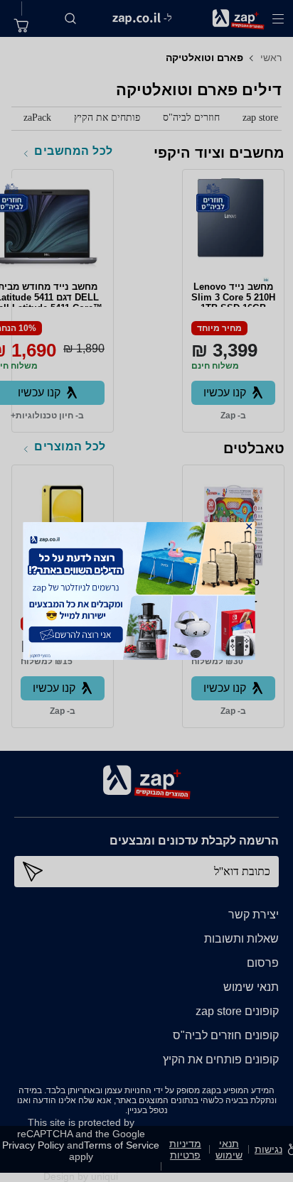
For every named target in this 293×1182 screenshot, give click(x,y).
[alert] (147, 591)
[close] (249, 526)
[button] (249, 526)
